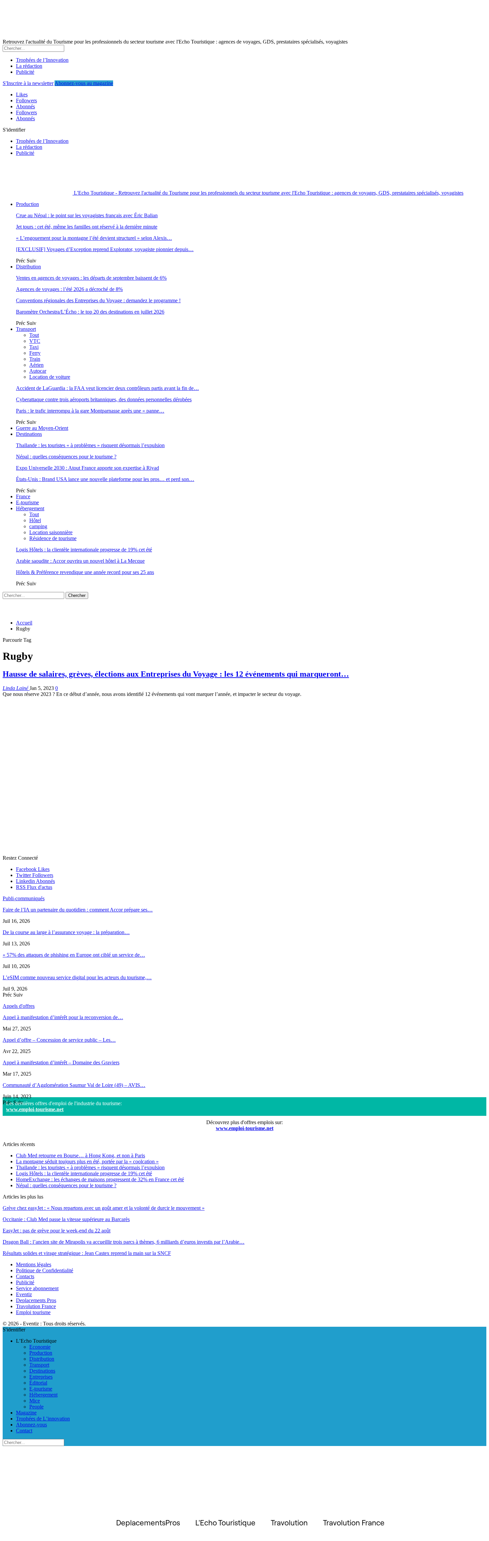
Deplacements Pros (36, 1300)
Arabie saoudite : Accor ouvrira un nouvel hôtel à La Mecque (80, 561)
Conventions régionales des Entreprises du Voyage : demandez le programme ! (98, 300)
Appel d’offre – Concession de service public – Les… (59, 1040)
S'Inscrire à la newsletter (28, 83)
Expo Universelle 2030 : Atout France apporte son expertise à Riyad (87, 468)
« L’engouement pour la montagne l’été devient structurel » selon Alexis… (94, 238)
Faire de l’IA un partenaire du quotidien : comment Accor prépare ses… (78, 910)
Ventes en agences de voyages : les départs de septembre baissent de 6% (91, 278)
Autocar (37, 371)
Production (27, 204)
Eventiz (24, 1294)
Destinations (29, 434)
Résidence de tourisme (53, 538)
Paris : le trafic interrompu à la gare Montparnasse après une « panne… (90, 411)
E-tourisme (27, 502)
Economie (40, 1347)
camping (38, 526)
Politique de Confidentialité (44, 1270)
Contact (24, 1430)
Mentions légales (33, 1264)
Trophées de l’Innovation (42, 60)
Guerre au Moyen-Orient (42, 428)
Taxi (34, 347)
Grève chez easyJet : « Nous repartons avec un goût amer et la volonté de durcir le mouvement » (104, 1208)
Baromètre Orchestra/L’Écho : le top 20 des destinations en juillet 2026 (90, 312)
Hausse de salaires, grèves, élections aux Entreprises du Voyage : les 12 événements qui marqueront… (176, 674)
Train (34, 359)
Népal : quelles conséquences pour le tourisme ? (66, 456)
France (23, 496)
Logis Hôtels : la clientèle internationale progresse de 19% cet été (84, 549)
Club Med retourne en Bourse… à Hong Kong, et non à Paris (80, 1155)
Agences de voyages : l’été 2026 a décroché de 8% (69, 289)
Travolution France (36, 1306)
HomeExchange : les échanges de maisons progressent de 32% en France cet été (100, 1179)
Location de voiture (49, 377)
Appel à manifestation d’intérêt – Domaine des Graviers (61, 1062)
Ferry (35, 353)
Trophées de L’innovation (43, 1418)
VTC (34, 341)
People (36, 1406)
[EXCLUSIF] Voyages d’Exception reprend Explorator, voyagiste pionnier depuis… (105, 249)
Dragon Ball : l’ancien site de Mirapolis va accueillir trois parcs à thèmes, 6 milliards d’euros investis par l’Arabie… (123, 1242)
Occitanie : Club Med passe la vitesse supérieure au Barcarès (66, 1219)
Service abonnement (37, 1288)
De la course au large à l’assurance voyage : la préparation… (66, 932)
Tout (34, 335)
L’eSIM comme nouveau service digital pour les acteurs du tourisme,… (77, 977)
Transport (26, 329)
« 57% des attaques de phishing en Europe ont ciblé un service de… (74, 955)
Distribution (28, 266)
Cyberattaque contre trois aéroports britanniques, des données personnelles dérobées (104, 399)
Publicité (25, 72)
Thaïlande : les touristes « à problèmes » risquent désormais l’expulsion (90, 445)
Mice (34, 1400)
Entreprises (41, 1377)
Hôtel (35, 520)
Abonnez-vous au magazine (84, 83)
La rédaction (29, 66)
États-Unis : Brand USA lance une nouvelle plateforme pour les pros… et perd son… (105, 479)
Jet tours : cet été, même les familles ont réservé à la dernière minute (86, 227)
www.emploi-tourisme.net (35, 1109)
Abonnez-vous (31, 1424)
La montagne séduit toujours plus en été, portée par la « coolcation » (87, 1161)
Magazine (26, 1412)
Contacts (25, 1276)
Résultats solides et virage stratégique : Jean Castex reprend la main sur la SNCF (87, 1253)
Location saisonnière (51, 532)
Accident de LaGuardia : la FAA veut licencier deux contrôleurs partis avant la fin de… (107, 388)
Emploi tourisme (33, 1312)
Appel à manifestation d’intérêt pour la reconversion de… (63, 1017)
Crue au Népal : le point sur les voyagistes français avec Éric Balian (87, 215)
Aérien (36, 365)
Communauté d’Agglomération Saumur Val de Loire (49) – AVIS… (74, 1085)
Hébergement (30, 508)
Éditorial (38, 1383)
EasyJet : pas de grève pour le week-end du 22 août (56, 1230)
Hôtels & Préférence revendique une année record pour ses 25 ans (85, 572)
